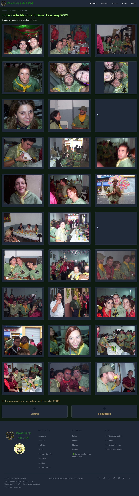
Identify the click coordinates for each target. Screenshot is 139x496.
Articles (75, 450)
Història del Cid (45, 467)
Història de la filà (45, 454)
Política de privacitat (113, 436)
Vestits (114, 3)
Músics (42, 463)
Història (104, 3)
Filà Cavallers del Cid (18, 478)
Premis (41, 450)
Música (75, 445)
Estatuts (42, 458)
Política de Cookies (113, 445)
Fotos (124, 3)
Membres (93, 3)
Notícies (42, 445)
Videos (133, 3)
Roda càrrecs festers (113, 450)
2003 (14, 11)
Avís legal (109, 441)
